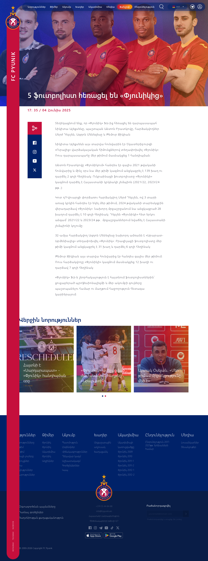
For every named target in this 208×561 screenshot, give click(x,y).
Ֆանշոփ (125, 6)
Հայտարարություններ (22, 474)
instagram (13, 547)
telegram (13, 536)
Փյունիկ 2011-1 (126, 461)
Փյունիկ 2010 (125, 456)
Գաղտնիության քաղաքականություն (41, 517)
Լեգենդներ (68, 447)
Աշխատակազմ (71, 461)
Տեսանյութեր (188, 447)
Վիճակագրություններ (74, 451)
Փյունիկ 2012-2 (126, 474)
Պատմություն (70, 442)
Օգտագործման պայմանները (37, 506)
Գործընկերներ (70, 465)
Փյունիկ (46, 442)
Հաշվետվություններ (21, 470)
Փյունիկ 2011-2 (126, 465)
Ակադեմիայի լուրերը (21, 456)
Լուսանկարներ (190, 442)
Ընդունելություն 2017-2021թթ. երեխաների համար (157, 445)
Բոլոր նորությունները (21, 442)
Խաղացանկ (101, 451)
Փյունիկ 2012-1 (126, 470)
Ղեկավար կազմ (71, 456)
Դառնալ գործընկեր (31, 512)
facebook (13, 525)
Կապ (65, 470)
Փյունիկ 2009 (125, 451)
